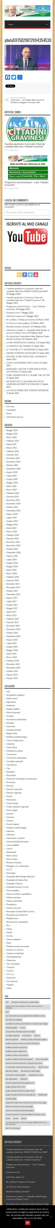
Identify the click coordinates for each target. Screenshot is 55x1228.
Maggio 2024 (12, 430)
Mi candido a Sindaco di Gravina (20, 320)
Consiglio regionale (14, 761)
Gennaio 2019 (12, 538)
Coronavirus (11, 765)
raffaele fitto (42, 1095)
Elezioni (9, 786)
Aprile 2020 (11, 486)
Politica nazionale (14, 901)
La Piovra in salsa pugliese (18, 323)
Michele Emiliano (14, 862)
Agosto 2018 (12, 556)
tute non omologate (13, 1128)
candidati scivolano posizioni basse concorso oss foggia (26, 1024)
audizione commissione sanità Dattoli (24, 1002)
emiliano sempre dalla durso (16, 1051)
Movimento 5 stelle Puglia (30, 1071)
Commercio (11, 754)
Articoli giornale (13, 712)
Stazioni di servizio (14, 950)
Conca (22, 1028)
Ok (27, 1223)
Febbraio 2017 (12, 619)
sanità (8, 1118)
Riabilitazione (12, 918)
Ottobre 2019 (12, 507)
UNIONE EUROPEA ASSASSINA (21, 353)
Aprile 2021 (11, 444)
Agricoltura (11, 702)
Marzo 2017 (11, 615)
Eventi (9, 796)
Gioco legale (11, 810)
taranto (23, 1118)
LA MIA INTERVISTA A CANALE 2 (21, 342)
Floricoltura (11, 800)
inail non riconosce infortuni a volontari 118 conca (24, 1063)
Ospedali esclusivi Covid (17, 887)
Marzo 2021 (11, 448)
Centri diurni (11, 747)
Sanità (9, 932)
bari (7, 1012)
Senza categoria (13, 939)
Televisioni (11, 960)
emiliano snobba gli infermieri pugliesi (19, 1059)
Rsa (8, 925)
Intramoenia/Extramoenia (17, 842)
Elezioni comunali (14, 789)
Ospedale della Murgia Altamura (20, 876)
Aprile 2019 (11, 528)
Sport (8, 943)
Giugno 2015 (12, 678)
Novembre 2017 (13, 587)
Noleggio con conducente (17, 866)
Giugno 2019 (12, 521)
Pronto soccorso (13, 908)
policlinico (23, 1079)
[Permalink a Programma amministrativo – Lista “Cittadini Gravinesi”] (27, 167)
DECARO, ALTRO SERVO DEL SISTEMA (25, 356)
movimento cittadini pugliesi (16, 1075)
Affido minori (12, 698)
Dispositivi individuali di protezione (21, 779)
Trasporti (10, 967)
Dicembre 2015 (13, 664)
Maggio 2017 (12, 608)
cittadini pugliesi (11, 1028)
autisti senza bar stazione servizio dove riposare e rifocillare (24, 1007)
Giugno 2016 (12, 647)
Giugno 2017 (12, 605)
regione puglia (11, 1099)
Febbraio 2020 (12, 493)
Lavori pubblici (12, 845)
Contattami (11, 410)
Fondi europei (12, 803)
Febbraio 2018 (12, 577)
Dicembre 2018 (13, 542)
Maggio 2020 (12, 483)
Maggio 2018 (12, 566)
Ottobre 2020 (12, 465)
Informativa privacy (14, 417)
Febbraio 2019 (12, 535)
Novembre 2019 (13, 504)
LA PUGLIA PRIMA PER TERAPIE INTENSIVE (27, 390)
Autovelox (10, 726)
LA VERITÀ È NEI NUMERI (18, 346)
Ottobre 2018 (12, 549)
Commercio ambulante (16, 758)
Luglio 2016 (11, 643)
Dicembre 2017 (13, 584)
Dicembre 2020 (13, 458)
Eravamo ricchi (13, 313)
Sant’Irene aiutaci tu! (15, 316)
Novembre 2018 (13, 545)
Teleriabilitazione (13, 957)
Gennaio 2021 (12, 455)
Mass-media (11, 859)
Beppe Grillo (11, 733)
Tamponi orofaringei (15, 953)
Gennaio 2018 (12, 580)
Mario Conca (12, 855)
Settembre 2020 (13, 469)
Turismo (10, 971)
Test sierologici (13, 964)
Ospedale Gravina (14, 883)
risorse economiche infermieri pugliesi (20, 1110)
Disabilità (10, 772)
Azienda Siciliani (13, 730)
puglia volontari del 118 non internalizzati (20, 1095)
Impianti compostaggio (16, 828)
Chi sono (10, 406)
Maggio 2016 (12, 650)
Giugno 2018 (12, 563)
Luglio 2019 (11, 517)
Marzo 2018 (11, 573)
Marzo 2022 (11, 437)
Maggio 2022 (12, 434)
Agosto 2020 (12, 472)
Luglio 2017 (11, 601)
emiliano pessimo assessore (16, 1047)
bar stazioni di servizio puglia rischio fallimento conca (25, 1016)
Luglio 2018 (11, 559)
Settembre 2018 (13, 552)
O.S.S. (9, 869)
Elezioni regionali (13, 793)
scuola (15, 1118)
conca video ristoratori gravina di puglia (20, 1032)
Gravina (9, 821)
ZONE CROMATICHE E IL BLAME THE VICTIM (28, 375)
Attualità (10, 723)
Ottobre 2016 (12, 633)
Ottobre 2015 (12, 671)
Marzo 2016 (11, 657)
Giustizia (10, 817)
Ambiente (10, 705)
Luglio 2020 (11, 476)
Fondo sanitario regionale (17, 807)
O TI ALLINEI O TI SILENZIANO (20, 349)
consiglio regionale (12, 1035)
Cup (8, 768)
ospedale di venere (36, 1075)
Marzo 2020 (11, 490)
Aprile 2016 (11, 654)
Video (8, 988)
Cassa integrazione (14, 740)
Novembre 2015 (13, 668)
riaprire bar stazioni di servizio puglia (19, 1106)
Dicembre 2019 (13, 500)
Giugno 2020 (12, 479)
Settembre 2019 (13, 511)
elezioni (37, 1035)
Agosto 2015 (12, 675)
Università (10, 978)
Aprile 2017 (11, 612)
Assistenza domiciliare (16, 719)
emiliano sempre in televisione (17, 1055)
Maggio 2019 (12, 524)
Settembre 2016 (13, 636)
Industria (10, 831)
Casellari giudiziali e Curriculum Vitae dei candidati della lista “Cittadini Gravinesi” (25, 145)
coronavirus (26, 1035)
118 (7, 691)
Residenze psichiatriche (17, 915)
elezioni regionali (12, 1039)
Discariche (11, 775)
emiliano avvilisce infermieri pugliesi (34, 1039)
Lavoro (9, 849)
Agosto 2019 (12, 514)
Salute (9, 929)
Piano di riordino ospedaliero (18, 894)
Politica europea (13, 897)
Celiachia (10, 744)
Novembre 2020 (13, 462)
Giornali (9, 814)
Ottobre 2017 (12, 591)
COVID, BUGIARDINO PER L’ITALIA (22, 363)
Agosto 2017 (12, 598)
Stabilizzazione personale (17, 946)
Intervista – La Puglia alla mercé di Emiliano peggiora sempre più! (27, 100)
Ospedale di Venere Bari (17, 880)
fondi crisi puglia (42, 1059)
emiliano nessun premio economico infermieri (22, 1043)
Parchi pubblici (12, 890)
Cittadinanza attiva (14, 751)
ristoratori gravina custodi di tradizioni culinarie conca (25, 1114)
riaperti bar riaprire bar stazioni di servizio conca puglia (26, 1103)
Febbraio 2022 (12, 441)
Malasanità (11, 852)
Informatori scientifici (15, 838)
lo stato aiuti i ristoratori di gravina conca (20, 1067)
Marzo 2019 (11, 531)
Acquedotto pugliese (15, 695)
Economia (10, 782)
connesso (20, 205)
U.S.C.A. (10, 974)
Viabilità (9, 985)
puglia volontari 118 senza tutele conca (20, 1091)
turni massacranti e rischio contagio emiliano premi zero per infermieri (26, 1123)
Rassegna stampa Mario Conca (20, 911)
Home (9, 413)
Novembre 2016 (13, 629)
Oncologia (10, 873)
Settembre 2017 (13, 594)
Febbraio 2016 (12, 661)
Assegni (10, 716)
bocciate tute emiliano (14, 1020)
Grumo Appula (12, 824)
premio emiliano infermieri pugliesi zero (20, 1083)
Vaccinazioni (12, 981)
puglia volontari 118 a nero (15, 1087)
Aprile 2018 (11, 570)
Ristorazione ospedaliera (17, 922)
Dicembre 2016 (13, 626)
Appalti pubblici (13, 709)
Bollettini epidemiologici (16, 737)
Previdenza (11, 904)
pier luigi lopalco (11, 1079)
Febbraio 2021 (12, 451)
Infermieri (10, 835)
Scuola (9, 936)
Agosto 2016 (12, 640)
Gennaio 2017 (12, 622)
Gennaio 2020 (12, 497)
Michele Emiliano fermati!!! (18, 327)
